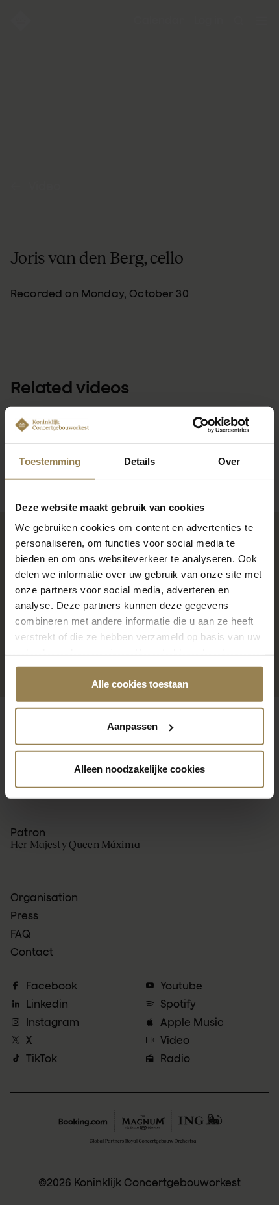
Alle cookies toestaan (139, 683)
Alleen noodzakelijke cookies (139, 768)
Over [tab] (229, 460)
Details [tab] (140, 460)
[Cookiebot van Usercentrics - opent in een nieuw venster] (207, 425)
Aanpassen (132, 726)
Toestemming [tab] (49, 460)
